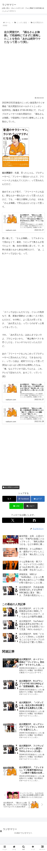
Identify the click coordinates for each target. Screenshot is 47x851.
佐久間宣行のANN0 (12, 487)
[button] (31, 506)
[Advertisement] (23, 69)
